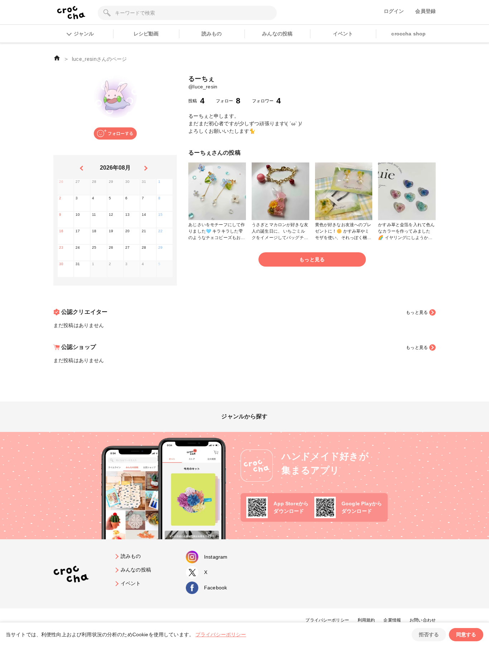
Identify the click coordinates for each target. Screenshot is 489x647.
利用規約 (366, 620)
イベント (343, 34)
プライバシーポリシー (327, 620)
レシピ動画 (146, 34)
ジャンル (84, 34)
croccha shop (408, 34)
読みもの (212, 34)
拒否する (429, 634)
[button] (115, 133)
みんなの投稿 (277, 34)
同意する (466, 634)
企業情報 (392, 620)
